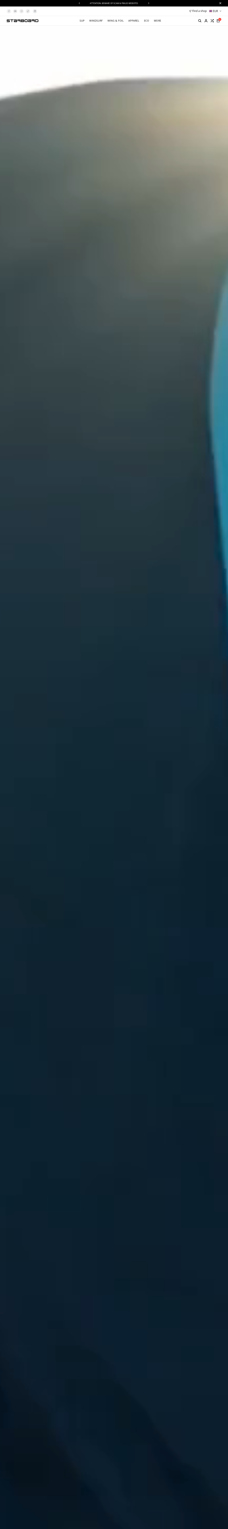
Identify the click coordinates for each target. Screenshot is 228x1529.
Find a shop (199, 11)
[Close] (219, 3)
